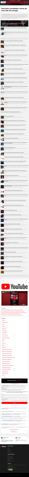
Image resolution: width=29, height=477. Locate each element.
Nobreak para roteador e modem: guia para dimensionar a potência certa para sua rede (15, 73)
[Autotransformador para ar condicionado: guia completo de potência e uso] (2, 257)
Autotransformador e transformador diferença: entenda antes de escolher (13, 261)
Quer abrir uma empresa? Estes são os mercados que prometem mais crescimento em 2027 (15, 77)
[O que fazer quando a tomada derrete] (2, 117)
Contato (9, 451)
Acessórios (3, 320)
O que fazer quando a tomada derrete (8, 116)
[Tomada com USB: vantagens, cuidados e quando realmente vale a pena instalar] (2, 153)
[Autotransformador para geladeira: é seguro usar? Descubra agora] (2, 225)
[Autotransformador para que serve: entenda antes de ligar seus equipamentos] (2, 158)
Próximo (2, 38)
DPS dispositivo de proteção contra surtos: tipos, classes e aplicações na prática (14, 133)
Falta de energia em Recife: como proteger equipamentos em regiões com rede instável (15, 129)
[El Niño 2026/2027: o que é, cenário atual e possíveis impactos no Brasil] (2, 230)
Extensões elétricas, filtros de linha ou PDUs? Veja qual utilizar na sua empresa (13, 205)
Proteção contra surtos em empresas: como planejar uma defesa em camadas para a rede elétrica (16, 64)
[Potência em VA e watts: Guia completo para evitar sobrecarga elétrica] (2, 216)
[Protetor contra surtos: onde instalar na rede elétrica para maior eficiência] (2, 42)
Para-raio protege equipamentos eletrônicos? (9, 147)
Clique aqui (11, 414)
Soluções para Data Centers (6, 361)
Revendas (3, 345)
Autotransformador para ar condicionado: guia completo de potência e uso (13, 256)
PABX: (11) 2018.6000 (10, 466)
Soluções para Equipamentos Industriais (7, 365)
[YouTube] (13, 0)
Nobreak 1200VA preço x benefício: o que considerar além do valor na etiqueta (13, 97)
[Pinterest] (15, 0)
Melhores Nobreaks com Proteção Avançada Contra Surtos (11, 175)
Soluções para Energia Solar (6, 363)
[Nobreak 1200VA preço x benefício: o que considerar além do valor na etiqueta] (2, 98)
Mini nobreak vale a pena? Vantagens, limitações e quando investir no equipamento (14, 120)
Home (1, 4)
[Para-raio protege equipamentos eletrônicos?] (2, 148)
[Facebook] (9, 0)
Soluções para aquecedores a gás (6, 353)
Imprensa (9, 448)
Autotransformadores (5, 322)
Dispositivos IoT (4, 328)
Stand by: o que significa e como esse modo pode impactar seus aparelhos (13, 68)
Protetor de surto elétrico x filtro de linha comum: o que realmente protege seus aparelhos (15, 27)
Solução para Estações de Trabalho (7, 349)
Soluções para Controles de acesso (7, 359)
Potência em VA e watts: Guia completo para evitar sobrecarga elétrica (12, 214)
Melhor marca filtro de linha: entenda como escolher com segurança (12, 266)
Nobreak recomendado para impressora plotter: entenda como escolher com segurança (15, 170)
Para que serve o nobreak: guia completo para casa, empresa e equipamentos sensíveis (15, 200)
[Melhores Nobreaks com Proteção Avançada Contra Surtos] (2, 176)
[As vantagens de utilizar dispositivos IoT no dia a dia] (2, 211)
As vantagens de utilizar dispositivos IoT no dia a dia (10, 210)
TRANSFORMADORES (5, 373)
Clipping (8, 449)
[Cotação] (24, 2)
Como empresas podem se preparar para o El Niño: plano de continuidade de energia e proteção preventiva (16, 219)
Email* (2, 396)
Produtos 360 (4, 343)
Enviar (14, 402)
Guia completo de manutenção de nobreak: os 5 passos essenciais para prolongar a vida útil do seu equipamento (15, 180)
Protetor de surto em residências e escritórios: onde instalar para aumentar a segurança (13, 24)
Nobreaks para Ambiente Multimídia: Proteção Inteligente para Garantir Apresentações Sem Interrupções (15, 102)
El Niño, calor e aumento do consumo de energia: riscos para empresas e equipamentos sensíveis (16, 247)
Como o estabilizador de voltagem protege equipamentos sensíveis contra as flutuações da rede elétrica (16, 195)
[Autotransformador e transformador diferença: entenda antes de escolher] (2, 262)
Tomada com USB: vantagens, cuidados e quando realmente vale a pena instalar (14, 152)
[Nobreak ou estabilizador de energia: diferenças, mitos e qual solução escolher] (2, 83)
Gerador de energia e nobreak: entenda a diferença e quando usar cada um (13, 190)
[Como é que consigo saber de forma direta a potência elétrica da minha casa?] (2, 234)
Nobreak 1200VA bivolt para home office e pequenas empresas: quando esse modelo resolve (15, 107)
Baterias (3, 324)
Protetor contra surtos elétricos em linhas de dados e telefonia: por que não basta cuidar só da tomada (15, 55)
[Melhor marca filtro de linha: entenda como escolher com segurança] (2, 267)
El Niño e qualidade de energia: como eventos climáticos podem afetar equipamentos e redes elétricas (15, 238)
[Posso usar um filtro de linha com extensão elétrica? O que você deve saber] (2, 272)
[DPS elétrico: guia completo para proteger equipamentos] (2, 139)
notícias (3, 341)
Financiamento (9, 450)
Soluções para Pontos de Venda (6, 367)
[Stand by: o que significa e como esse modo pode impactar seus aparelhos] (2, 70)
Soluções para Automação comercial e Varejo (8, 357)
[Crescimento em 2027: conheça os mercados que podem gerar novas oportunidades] (2, 51)
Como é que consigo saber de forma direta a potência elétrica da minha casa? (13, 233)
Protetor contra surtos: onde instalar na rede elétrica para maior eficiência (13, 40)
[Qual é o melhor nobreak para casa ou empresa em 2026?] (2, 244)
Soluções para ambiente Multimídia (7, 351)
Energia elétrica (4, 330)
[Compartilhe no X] (12, 0)
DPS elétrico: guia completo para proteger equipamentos (11, 138)
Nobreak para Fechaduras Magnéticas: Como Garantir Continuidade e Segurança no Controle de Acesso (16, 32)
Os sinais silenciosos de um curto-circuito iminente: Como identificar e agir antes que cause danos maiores (16, 166)
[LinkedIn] (11, 0)
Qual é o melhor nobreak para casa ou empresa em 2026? (11, 242)
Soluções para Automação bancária (7, 355)
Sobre (8, 447)
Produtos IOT (9, 461)
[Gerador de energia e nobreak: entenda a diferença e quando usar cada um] (2, 191)
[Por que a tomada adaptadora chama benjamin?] (2, 253)
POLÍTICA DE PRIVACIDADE (10, 452)
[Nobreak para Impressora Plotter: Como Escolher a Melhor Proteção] (2, 61)
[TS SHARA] (3, 2)
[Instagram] (10, 0)
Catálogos (3, 326)
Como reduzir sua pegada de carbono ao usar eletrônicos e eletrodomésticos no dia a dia (15, 161)
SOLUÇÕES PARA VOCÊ (5, 371)
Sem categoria (4, 347)
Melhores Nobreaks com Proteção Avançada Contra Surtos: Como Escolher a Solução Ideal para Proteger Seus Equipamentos (16, 86)
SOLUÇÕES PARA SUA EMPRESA (6, 369)
